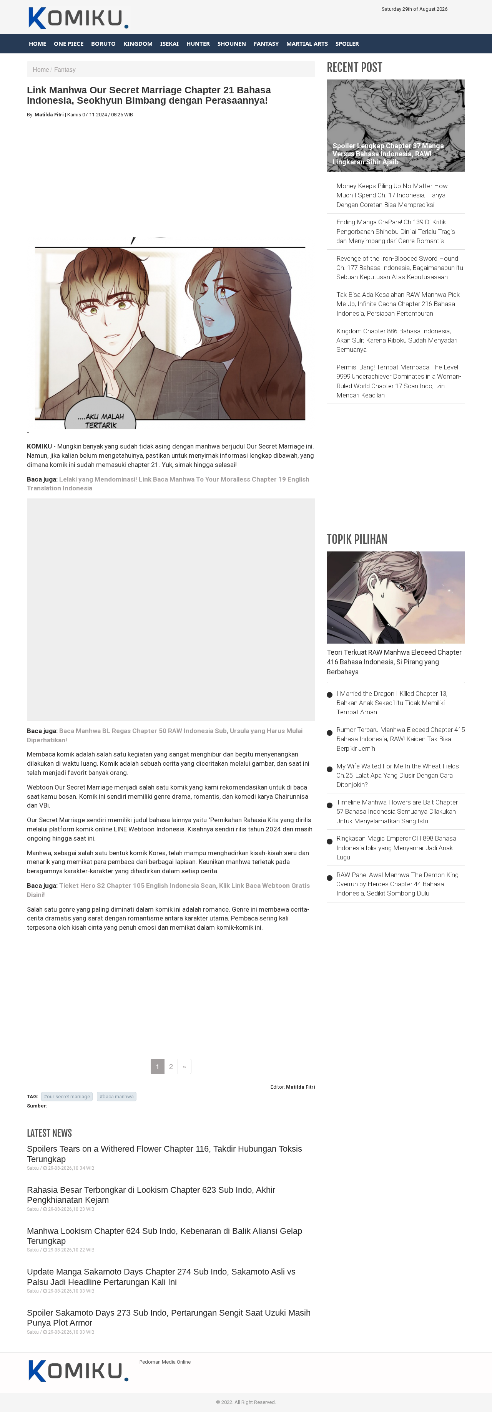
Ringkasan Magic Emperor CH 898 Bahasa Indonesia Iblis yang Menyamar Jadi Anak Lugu (396, 847)
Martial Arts (307, 43)
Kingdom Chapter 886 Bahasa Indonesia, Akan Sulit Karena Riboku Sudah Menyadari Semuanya (396, 340)
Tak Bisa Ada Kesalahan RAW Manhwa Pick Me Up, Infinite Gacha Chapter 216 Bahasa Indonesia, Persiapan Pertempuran (398, 304)
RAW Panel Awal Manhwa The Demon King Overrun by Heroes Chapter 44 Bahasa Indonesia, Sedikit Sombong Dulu (397, 884)
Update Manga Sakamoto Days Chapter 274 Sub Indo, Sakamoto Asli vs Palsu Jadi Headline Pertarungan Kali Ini (161, 1276)
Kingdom (138, 43)
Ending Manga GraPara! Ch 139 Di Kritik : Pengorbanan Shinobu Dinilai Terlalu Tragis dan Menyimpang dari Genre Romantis (395, 231)
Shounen (232, 43)
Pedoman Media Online (165, 1362)
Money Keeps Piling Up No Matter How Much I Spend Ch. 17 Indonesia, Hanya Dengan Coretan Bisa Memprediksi (392, 195)
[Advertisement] (171, 178)
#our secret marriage (67, 1096)
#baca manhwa (117, 1096)
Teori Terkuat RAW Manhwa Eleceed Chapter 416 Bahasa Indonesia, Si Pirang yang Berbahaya (394, 662)
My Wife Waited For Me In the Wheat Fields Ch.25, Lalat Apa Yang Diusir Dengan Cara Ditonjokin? (397, 775)
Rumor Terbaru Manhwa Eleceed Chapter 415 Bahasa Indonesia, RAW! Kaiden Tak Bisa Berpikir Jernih (400, 739)
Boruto (103, 43)
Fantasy (266, 43)
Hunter (198, 43)
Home (37, 43)
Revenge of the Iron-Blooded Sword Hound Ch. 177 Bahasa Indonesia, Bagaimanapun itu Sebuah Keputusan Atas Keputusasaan (399, 268)
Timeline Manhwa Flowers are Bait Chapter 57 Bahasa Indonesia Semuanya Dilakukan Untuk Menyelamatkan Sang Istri (397, 811)
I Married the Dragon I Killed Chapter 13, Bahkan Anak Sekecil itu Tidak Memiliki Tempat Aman (391, 703)
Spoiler (347, 43)
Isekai (169, 43)
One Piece (68, 43)
